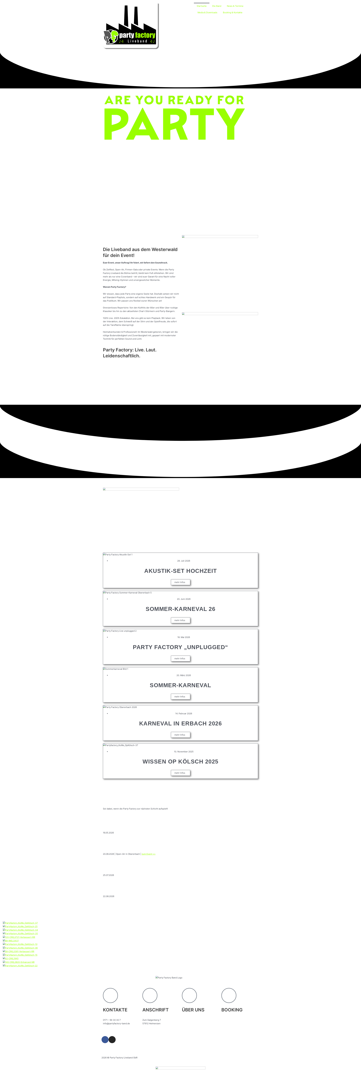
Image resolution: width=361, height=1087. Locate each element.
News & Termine (235, 6)
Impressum (107, 1047)
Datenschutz (122, 1047)
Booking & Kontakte (232, 12)
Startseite (202, 6)
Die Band (216, 6)
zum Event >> (149, 854)
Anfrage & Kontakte (231, 1020)
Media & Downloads (207, 12)
